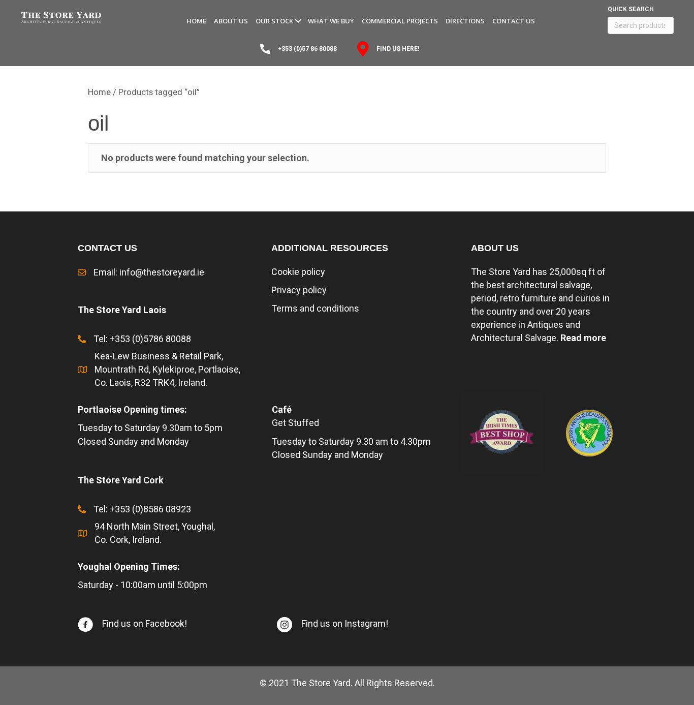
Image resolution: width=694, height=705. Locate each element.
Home (196, 20)
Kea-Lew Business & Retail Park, (158, 356)
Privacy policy (299, 290)
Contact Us (513, 20)
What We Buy (331, 20)
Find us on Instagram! (344, 623)
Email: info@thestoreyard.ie (148, 272)
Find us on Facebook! (144, 623)
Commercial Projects (400, 20)
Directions (465, 20)
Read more (583, 337)
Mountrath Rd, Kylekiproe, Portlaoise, (167, 369)
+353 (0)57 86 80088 (307, 48)
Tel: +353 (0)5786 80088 (142, 338)
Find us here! (397, 48)
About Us (231, 20)
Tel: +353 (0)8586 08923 (142, 509)
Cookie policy (298, 271)
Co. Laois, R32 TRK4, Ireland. (151, 382)
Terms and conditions (315, 308)
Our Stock (274, 20)
